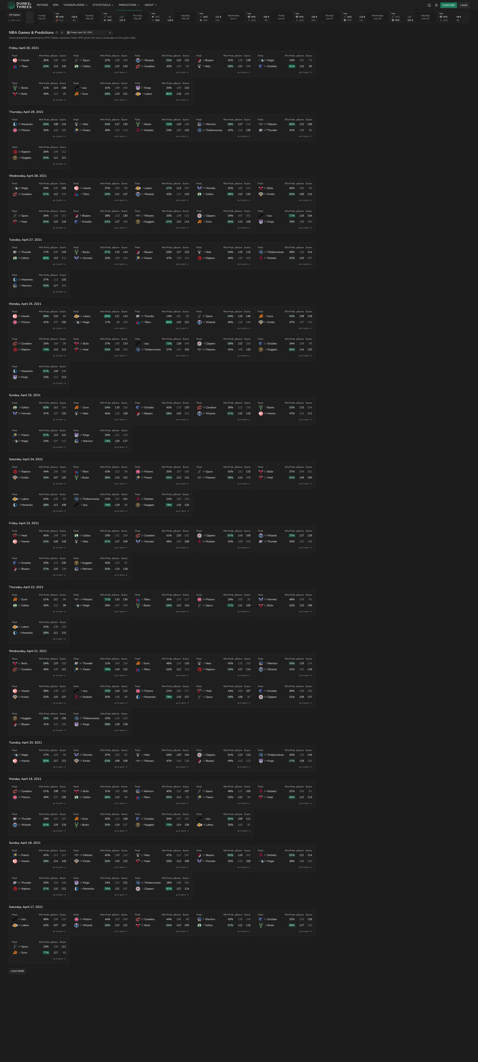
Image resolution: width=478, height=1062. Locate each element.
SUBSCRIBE (449, 5)
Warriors (211, 124)
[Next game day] (110, 32)
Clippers (210, 215)
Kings (147, 88)
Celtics (87, 66)
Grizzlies (272, 66)
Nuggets (26, 158)
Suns (85, 94)
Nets (208, 66)
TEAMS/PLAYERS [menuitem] (73, 5)
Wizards (149, 60)
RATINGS (42, 5)
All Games (14, 14)
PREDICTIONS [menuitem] (127, 5)
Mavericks (27, 124)
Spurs (86, 60)
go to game (58, 72)
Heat (24, 221)
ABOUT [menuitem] (149, 5)
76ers (24, 66)
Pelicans (272, 124)
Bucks (24, 88)
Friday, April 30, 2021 (81, 32)
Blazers (209, 60)
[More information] (56, 32)
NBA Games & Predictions (31, 32)
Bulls (24, 94)
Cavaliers (149, 66)
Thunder (272, 130)
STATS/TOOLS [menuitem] (102, 5)
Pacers (87, 130)
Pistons (25, 130)
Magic (270, 60)
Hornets (210, 188)
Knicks (271, 194)
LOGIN (463, 5)
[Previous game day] (62, 32)
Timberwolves (214, 130)
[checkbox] (9, 20)
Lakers (148, 94)
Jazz (84, 88)
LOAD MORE (17, 971)
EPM (55, 5)
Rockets (149, 130)
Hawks (25, 60)
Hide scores (16, 20)
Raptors (26, 152)
